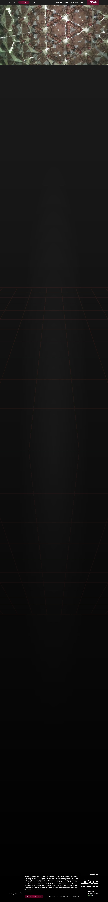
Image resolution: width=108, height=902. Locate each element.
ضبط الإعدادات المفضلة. (73, 896)
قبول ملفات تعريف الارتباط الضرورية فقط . (58, 896)
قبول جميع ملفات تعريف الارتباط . (34, 896)
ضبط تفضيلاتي (28, 890)
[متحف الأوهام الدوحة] (93, 2)
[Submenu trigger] (54, 2)
